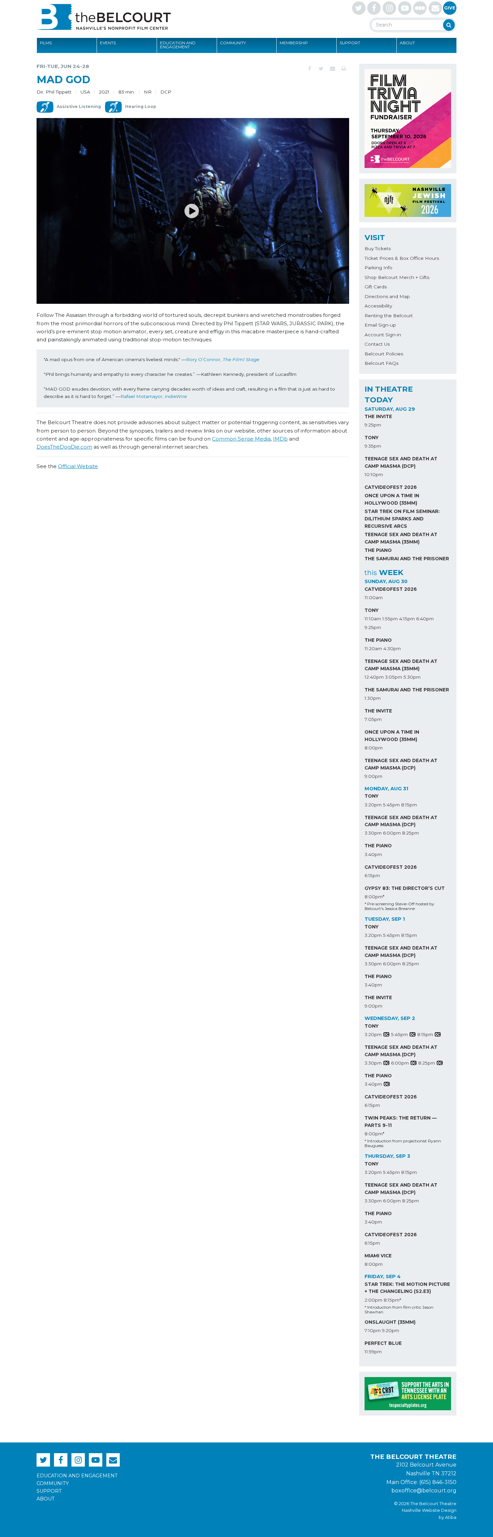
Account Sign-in (383, 334)
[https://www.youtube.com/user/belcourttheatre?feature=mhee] (405, 8)
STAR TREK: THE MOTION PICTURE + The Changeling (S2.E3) (407, 1288)
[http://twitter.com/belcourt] (359, 8)
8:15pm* (392, 1300)
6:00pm (392, 833)
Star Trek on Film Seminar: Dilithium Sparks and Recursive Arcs (402, 519)
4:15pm (407, 618)
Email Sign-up (380, 325)
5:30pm (412, 677)
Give (449, 7)
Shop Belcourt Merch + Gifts (397, 277)
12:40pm (374, 677)
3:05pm (393, 677)
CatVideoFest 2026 (391, 487)
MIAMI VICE (378, 1255)
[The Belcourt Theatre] (104, 17)
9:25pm (373, 425)
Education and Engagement (178, 44)
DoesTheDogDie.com (64, 447)
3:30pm (373, 833)
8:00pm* (374, 896)
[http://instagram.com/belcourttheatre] (389, 8)
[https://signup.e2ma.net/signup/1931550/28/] (435, 8)
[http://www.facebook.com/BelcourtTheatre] (374, 8)
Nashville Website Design (429, 1510)
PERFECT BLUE (383, 1343)
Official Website (78, 466)
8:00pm (374, 747)
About (407, 42)
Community (233, 42)
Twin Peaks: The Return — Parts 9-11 (401, 1121)
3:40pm (373, 854)
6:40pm (425, 618)
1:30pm (373, 698)
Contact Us (377, 344)
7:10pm (373, 1330)
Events (108, 42)
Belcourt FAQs (381, 363)
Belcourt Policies (384, 353)
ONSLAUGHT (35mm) (390, 1322)
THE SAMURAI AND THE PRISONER (407, 558)
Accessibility (378, 305)
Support (350, 42)
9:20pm (390, 1330)
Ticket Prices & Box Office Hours (402, 258)
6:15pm (372, 875)
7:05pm (373, 719)
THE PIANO (378, 550)
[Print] (344, 69)
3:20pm (373, 804)
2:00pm (373, 1300)
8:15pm (409, 804)
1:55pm (390, 618)
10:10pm (374, 474)
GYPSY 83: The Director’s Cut (405, 888)
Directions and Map (387, 296)
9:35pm (373, 446)
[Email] (332, 69)
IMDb (280, 439)
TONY (372, 437)
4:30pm (392, 648)
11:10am (373, 618)
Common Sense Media (241, 439)
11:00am (374, 597)
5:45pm (391, 804)
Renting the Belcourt (389, 315)
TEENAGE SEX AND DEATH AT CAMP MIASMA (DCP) (401, 462)
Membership (294, 42)
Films (46, 42)
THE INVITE (378, 416)
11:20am (373, 648)
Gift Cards (376, 286)
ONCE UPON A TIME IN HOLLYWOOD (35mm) (392, 499)
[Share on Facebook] (310, 69)
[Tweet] (321, 69)
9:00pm (373, 776)
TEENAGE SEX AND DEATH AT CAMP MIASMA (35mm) (401, 538)
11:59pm (373, 1351)
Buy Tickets (378, 248)
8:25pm (410, 833)
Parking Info (378, 267)
